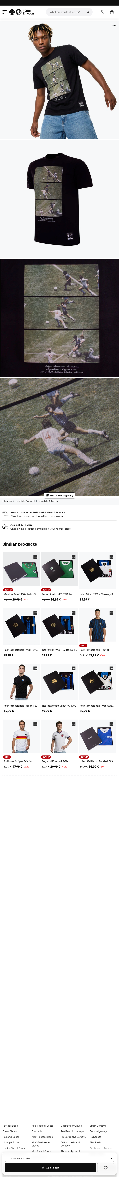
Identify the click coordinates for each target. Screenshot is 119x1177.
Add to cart (52, 1167)
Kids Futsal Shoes (41, 1151)
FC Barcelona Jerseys (73, 1136)
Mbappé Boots (10, 1142)
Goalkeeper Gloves (71, 1125)
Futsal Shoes (9, 1131)
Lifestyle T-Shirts (48, 501)
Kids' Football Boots (43, 1136)
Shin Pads (95, 1142)
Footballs (37, 1131)
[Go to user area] (102, 12)
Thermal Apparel (70, 1151)
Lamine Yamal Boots (13, 1148)
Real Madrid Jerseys (72, 1131)
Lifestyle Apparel (25, 501)
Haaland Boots (10, 1136)
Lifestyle (7, 501)
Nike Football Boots (42, 1125)
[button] (59, 527)
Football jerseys (98, 1131)
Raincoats (95, 1136)
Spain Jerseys (98, 1125)
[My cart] (112, 12)
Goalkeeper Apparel (101, 1148)
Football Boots (10, 1125)
